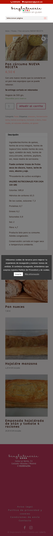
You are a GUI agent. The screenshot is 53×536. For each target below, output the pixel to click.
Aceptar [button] (18, 274)
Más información (32, 274)
